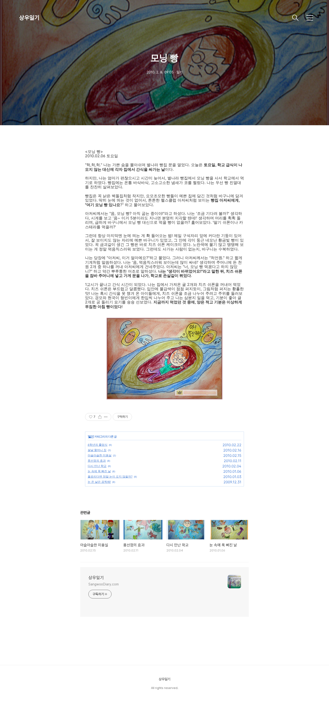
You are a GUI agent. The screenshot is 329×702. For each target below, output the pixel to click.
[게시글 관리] (106, 416)
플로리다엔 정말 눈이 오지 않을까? (110, 476)
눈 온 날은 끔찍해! (99, 482)
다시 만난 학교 (97, 466)
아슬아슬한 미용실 (100, 455)
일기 (90, 436)
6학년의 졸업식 (97, 444)
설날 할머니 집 (97, 450)
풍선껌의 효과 (97, 460)
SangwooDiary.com (103, 584)
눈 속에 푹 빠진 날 (99, 471)
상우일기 (29, 17)
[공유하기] (100, 416)
